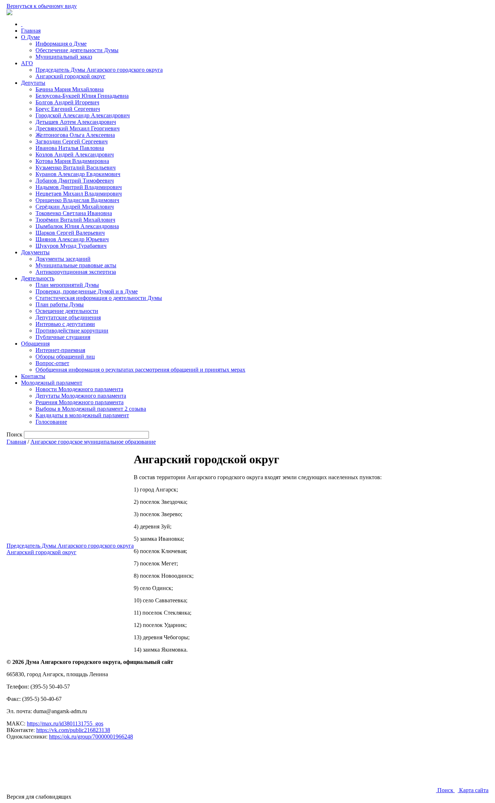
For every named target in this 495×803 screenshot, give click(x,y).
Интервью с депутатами (65, 324)
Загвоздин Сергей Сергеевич (72, 141)
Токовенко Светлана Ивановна (74, 213)
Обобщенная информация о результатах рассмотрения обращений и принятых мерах (140, 370)
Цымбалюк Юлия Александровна (77, 226)
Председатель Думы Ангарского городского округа (99, 70)
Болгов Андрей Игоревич (67, 102)
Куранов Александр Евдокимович (78, 174)
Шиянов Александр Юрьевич (72, 239)
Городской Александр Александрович (83, 115)
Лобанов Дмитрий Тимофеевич (75, 180)
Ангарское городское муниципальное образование (93, 442)
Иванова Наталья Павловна (70, 148)
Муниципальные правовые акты (76, 265)
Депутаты (33, 83)
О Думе (30, 37)
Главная (31, 31)
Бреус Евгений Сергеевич (68, 109)
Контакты (33, 376)
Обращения (35, 343)
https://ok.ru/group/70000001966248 (91, 736)
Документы (35, 252)
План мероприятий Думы (67, 285)
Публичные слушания (63, 337)
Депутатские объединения (68, 317)
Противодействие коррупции (72, 330)
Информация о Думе (61, 44)
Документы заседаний (63, 259)
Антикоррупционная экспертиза (76, 272)
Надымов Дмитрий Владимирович (79, 187)
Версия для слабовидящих (39, 797)
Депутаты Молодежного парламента (81, 396)
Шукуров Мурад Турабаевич (71, 246)
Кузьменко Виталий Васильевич (76, 167)
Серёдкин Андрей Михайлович (75, 207)
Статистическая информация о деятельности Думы (99, 298)
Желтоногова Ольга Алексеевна (75, 135)
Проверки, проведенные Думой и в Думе (87, 291)
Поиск (445, 790)
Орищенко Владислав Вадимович (77, 200)
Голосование (51, 422)
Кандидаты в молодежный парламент (82, 415)
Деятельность (37, 278)
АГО (27, 63)
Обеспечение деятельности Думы (77, 50)
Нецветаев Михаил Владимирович (79, 194)
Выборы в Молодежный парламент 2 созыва (91, 409)
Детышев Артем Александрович (76, 122)
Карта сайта (473, 790)
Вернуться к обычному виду (42, 6)
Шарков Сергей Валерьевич (70, 233)
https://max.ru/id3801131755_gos (65, 723)
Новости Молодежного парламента (79, 389)
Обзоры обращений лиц (65, 357)
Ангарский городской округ (70, 76)
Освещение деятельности (67, 311)
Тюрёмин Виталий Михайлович (75, 220)
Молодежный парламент (51, 383)
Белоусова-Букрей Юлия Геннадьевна (82, 96)
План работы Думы (60, 304)
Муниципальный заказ (64, 57)
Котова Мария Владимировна (72, 161)
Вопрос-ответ (52, 363)
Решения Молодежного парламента (80, 402)
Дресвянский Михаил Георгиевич (78, 128)
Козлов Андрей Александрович (75, 154)
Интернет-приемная (60, 350)
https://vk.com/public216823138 (73, 730)
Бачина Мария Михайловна (70, 89)
